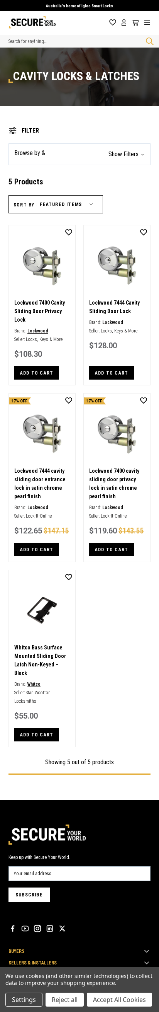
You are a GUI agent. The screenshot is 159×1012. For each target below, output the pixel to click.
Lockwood (37, 331)
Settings (24, 999)
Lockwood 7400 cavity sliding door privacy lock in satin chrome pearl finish (114, 483)
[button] (79, 154)
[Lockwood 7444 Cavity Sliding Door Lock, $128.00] (117, 265)
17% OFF (19, 401)
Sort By (24, 205)
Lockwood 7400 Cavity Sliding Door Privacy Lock (39, 311)
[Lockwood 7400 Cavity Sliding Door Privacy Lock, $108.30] (42, 265)
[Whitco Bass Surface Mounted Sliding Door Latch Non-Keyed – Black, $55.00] (42, 610)
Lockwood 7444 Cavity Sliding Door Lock (114, 307)
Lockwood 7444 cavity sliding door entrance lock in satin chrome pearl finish (40, 483)
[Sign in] (124, 22)
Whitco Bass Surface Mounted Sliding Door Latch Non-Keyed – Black (40, 660)
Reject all (65, 999)
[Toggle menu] (150, 22)
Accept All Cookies (119, 999)
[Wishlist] (113, 22)
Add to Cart (36, 373)
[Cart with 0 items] (134, 23)
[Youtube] (25, 928)
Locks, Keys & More (44, 339)
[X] (62, 928)
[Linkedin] (50, 928)
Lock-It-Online (39, 516)
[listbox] (67, 204)
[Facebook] (12, 928)
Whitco (34, 684)
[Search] (148, 41)
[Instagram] (37, 928)
